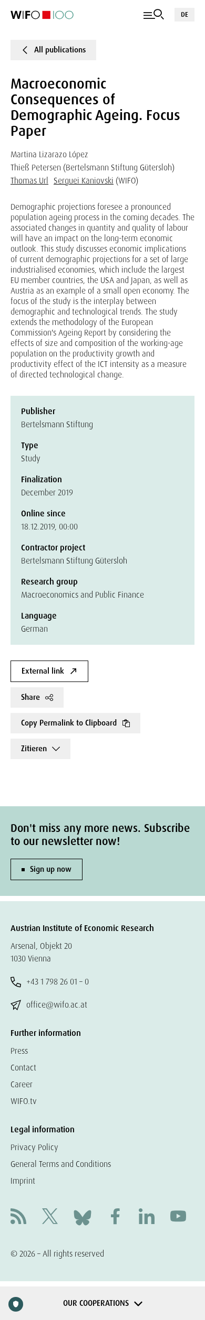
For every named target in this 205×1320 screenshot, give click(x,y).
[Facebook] (115, 1217)
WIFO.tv (24, 1101)
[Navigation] (154, 14)
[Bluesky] (82, 1217)
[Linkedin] (147, 1217)
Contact (23, 1067)
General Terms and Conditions (61, 1164)
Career (22, 1084)
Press (19, 1050)
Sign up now (50, 869)
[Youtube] (178, 1217)
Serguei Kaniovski (84, 180)
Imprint (23, 1180)
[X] (50, 1217)
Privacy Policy (34, 1147)
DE (184, 14)
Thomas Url (29, 180)
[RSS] (18, 1217)
